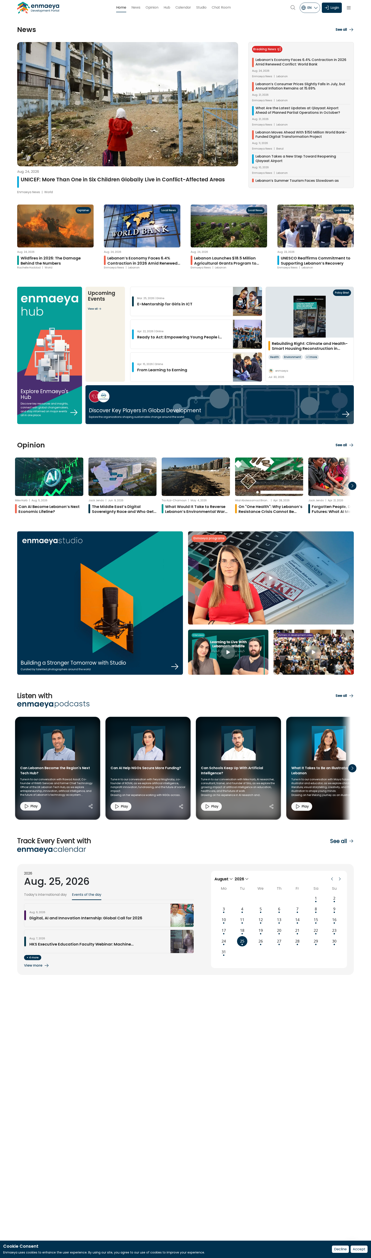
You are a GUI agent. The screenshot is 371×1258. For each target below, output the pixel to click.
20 (279, 930)
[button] (345, 29)
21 (297, 930)
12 (260, 919)
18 (242, 930)
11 (242, 919)
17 (224, 930)
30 (334, 941)
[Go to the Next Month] (340, 879)
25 (242, 941)
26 (260, 941)
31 (224, 951)
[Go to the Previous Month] (332, 879)
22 (316, 930)
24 (224, 941)
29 (316, 941)
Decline (340, 1249)
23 (334, 930)
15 (316, 919)
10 (224, 919)
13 (279, 919)
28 (297, 941)
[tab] (45, 896)
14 (297, 919)
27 (279, 941)
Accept (359, 1249)
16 (334, 919)
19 (260, 930)
